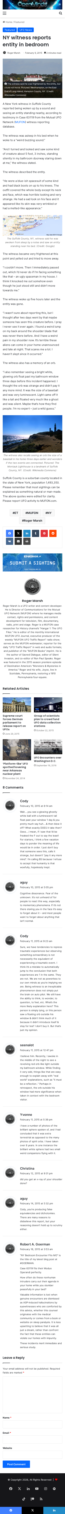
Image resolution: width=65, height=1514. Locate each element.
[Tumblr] (35, 533)
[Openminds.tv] (32, 4)
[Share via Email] (18, 541)
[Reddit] (53, 533)
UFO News (26, 29)
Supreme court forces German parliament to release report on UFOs (14, 722)
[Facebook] (9, 533)
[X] (18, 533)
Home (8, 22)
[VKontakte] (9, 541)
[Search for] (60, 13)
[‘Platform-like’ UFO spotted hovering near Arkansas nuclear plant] (17, 749)
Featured (19, 22)
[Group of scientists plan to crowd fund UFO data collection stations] (48, 704)
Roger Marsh (13, 52)
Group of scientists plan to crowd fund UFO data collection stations (47, 721)
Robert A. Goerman (35, 1244)
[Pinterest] (44, 533)
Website (7, 1448)
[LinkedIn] (27, 533)
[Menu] (4, 13)
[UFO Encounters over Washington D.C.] (48, 746)
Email (7, 1432)
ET (16, 513)
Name (7, 1417)
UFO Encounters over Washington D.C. (47, 759)
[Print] (27, 541)
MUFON (20, 122)
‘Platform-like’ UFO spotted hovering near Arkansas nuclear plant (15, 769)
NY (49, 513)
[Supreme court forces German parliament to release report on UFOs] (17, 704)
